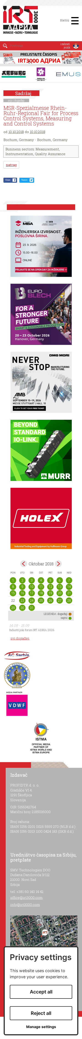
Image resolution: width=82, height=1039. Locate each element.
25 (41, 600)
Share (7, 180)
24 (31, 600)
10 (31, 587)
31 (31, 608)
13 (60, 587)
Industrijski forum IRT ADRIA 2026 (31, 630)
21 (69, 593)
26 (50, 600)
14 (69, 587)
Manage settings (41, 1027)
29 (13, 608)
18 (41, 593)
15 (13, 593)
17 (31, 593)
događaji (19, 100)
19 (50, 593)
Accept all (41, 992)
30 (22, 608)
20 (60, 593)
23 (22, 600)
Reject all (41, 1013)
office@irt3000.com (26, 897)
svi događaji (19, 638)
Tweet (24, 180)
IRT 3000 (21, 22)
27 (60, 600)
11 (41, 587)
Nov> (58, 563)
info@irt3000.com (25, 904)
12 (50, 587)
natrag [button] (11, 165)
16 (22, 593)
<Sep (23, 563)
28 (69, 600)
